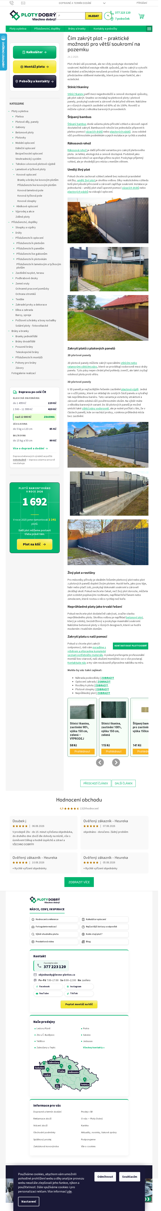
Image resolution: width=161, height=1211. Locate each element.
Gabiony (20, 127)
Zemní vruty (22, 284)
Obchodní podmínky (44, 1132)
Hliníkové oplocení (27, 206)
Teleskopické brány (27, 352)
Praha (86, 1028)
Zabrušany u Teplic (46, 1047)
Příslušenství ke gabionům (31, 254)
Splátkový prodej (42, 1139)
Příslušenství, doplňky (25, 222)
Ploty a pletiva (20, 111)
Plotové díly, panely (27, 122)
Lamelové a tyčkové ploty (31, 169)
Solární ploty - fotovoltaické (32, 326)
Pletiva (20, 117)
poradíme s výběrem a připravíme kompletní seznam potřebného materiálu (87, 651)
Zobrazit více (79, 882)
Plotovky (21, 138)
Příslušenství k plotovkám (31, 259)
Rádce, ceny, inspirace (47, 909)
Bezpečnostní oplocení (29, 154)
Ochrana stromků (26, 294)
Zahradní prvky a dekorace (31, 305)
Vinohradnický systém (28, 159)
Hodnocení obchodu (79, 799)
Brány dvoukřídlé (25, 342)
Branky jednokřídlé (27, 336)
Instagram (75, 986)
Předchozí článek (95, 783)
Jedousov (88, 1041)
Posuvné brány (24, 347)
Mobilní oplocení (25, 143)
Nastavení (28, 1201)
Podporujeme (88, 1139)
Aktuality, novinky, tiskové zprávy (99, 1132)
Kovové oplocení (26, 175)
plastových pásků (120, 132)
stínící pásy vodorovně (95, 408)
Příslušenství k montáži (29, 357)
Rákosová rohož (77, 150)
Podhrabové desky (27, 278)
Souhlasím (129, 1177)
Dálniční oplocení (25, 148)
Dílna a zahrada (24, 310)
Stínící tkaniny (76, 94)
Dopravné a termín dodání (75, 3)
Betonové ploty (25, 133)
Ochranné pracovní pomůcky (32, 289)
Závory (20, 368)
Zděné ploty (23, 217)
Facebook (44, 986)
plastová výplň (129, 389)
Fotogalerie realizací (24, 373)
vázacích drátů (94, 132)
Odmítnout (105, 1177)
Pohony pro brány (26, 363)
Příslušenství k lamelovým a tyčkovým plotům (38, 266)
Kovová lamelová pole (30, 190)
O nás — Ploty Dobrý (92, 1118)
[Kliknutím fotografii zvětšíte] (108, 220)
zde (69, 1191)
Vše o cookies (88, 1146)
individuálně (19, 460)
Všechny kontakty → (93, 1047)
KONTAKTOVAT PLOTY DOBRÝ (130, 645)
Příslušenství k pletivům (30, 243)
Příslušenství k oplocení (29, 238)
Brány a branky (20, 331)
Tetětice (41, 1041)
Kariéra (85, 1125)
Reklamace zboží (42, 1118)
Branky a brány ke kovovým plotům (38, 180)
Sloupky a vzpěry (26, 227)
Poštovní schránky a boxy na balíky (36, 320)
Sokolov (87, 1035)
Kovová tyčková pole (29, 196)
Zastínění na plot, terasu (30, 273)
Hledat (93, 16)
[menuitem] (18, 29)
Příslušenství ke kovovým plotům (36, 185)
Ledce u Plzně (43, 1028)
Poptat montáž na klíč (79, 1004)
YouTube (44, 993)
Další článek (124, 783)
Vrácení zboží (40, 1125)
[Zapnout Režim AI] (108, 16)
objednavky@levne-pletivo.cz (56, 975)
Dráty (19, 233)
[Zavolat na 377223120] (15, 3)
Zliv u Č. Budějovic (46, 1035)
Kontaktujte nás (77, 663)
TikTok (74, 993)
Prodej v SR (87, 1111)
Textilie (20, 299)
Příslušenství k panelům (30, 249)
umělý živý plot (86, 180)
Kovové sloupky (26, 201)
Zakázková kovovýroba (46, 1146)
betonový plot (134, 617)
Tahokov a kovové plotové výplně (35, 164)
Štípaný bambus (77, 124)
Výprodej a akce (25, 212)
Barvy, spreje (23, 315)
